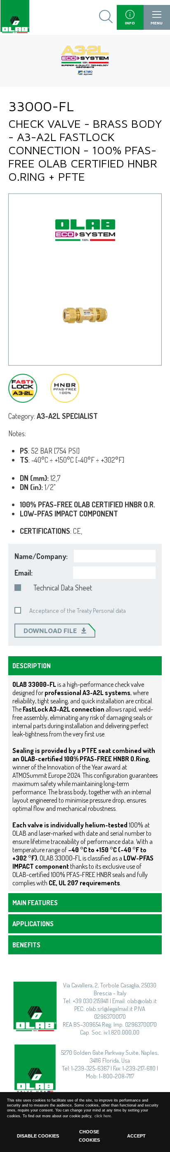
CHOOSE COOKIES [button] (89, 1135)
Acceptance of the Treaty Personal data (77, 610)
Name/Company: (41, 556)
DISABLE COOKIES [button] (38, 1135)
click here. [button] (103, 1116)
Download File (50, 630)
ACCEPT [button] (136, 1135)
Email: (23, 572)
